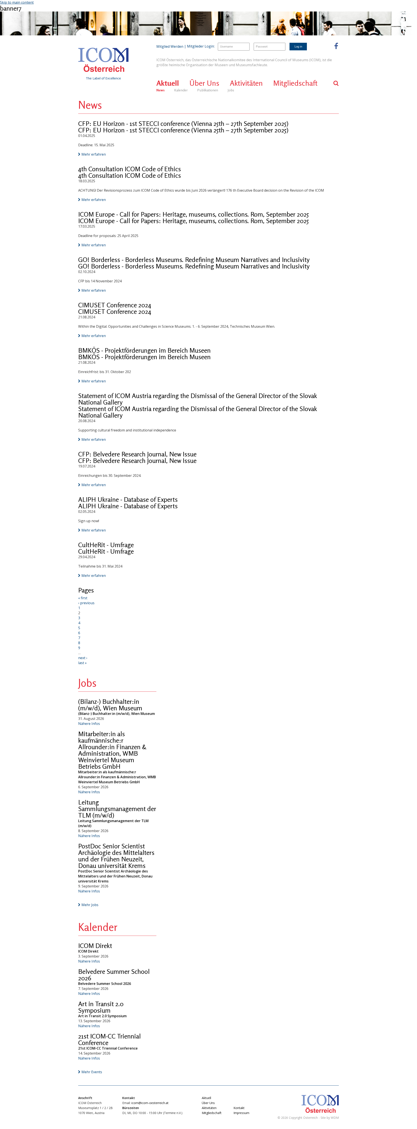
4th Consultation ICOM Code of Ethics (129, 169)
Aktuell (167, 83)
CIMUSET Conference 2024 (114, 305)
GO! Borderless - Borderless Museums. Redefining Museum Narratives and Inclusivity (194, 259)
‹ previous (86, 603)
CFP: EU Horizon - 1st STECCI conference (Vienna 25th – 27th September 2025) (183, 123)
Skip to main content (17, 2)
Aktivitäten (246, 83)
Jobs (231, 90)
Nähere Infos (89, 723)
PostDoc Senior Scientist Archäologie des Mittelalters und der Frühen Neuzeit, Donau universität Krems (116, 855)
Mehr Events (91, 1072)
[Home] (103, 60)
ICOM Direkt (95, 946)
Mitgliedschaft (295, 83)
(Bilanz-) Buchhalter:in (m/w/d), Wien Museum (110, 705)
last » (82, 662)
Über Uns (204, 83)
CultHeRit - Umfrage (106, 545)
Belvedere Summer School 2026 (114, 975)
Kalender (181, 90)
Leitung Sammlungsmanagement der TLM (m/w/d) (117, 808)
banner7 (11, 8)
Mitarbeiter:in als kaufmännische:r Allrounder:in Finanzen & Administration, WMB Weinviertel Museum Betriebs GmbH (112, 750)
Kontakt (239, 1108)
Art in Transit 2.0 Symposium (101, 1007)
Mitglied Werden (169, 46)
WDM (335, 1118)
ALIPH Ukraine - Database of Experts (128, 499)
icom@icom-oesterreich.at (150, 1103)
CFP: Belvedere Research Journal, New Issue (137, 454)
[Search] (336, 83)
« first (82, 598)
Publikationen (207, 90)
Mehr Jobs (89, 904)
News (160, 90)
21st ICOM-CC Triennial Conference (109, 1039)
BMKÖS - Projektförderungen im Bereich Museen (144, 350)
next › (82, 657)
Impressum (241, 1113)
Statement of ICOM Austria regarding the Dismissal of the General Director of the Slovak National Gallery (197, 399)
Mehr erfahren (93, 154)
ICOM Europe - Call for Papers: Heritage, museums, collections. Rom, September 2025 (193, 214)
